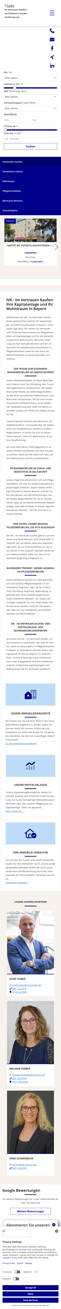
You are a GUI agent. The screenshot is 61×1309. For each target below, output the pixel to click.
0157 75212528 (20, 1081)
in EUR (12, 133)
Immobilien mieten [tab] (13, 171)
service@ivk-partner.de (24, 1164)
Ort (8, 72)
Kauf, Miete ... (21, 102)
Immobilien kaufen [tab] (13, 161)
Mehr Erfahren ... (15, 811)
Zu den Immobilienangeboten (21, 743)
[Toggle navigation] (52, 13)
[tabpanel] (30, 42)
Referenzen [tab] (9, 181)
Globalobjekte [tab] (10, 210)
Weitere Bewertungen (30, 1211)
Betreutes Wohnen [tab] (13, 200)
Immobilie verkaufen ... (18, 882)
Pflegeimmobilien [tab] (12, 190)
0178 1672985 (19, 992)
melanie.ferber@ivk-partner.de (28, 1074)
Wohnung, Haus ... (16, 91)
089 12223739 (19, 988)
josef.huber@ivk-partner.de (26, 985)
